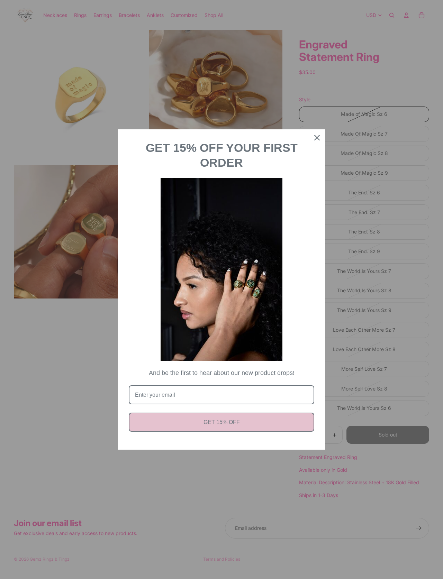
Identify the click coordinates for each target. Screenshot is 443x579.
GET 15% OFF (222, 422)
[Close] (317, 137)
